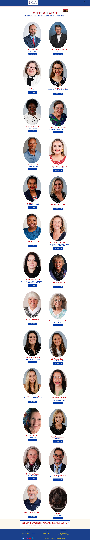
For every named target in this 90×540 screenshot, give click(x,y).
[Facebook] (23, 538)
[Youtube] (30, 538)
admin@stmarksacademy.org (28, 533)
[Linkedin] (33, 538)
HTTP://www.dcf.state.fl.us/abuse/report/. (53, 525)
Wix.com (64, 538)
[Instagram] (26, 538)
